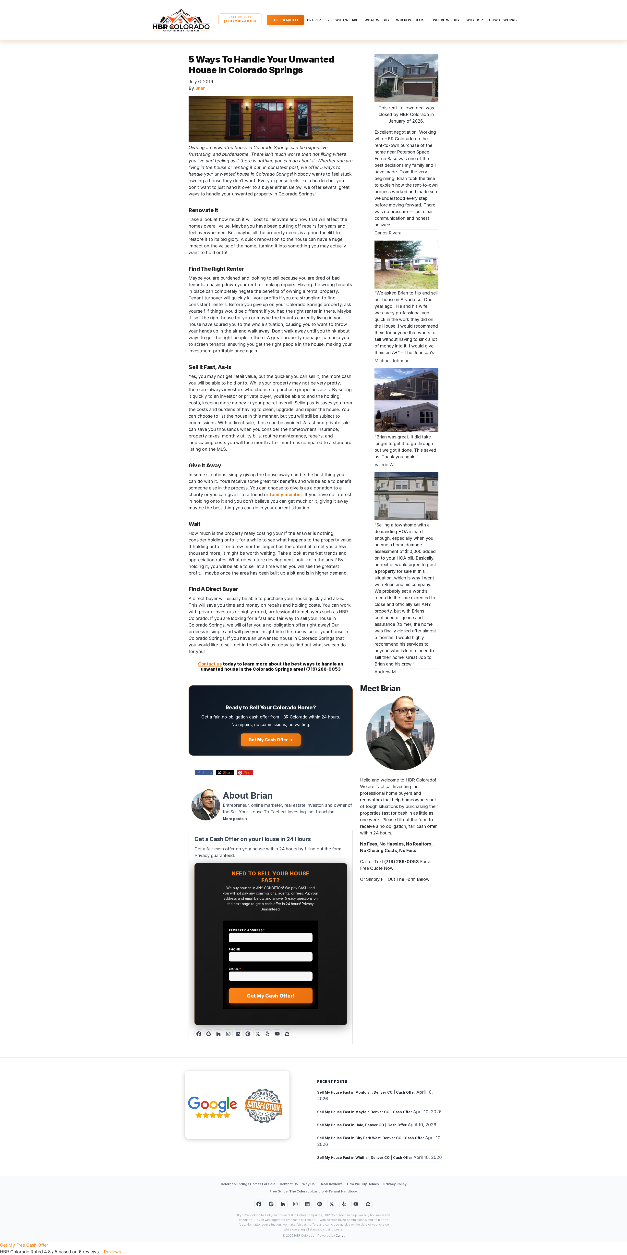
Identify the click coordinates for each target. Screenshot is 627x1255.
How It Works (503, 20)
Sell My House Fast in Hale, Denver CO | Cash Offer (362, 1125)
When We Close (411, 20)
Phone (234, 949)
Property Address (247, 930)
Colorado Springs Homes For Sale (248, 1184)
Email (235, 969)
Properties (318, 20)
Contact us (210, 663)
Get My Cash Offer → (271, 739)
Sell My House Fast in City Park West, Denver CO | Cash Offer (370, 1138)
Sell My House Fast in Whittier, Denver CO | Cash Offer (364, 1157)
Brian (200, 88)
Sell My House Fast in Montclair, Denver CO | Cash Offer (366, 1092)
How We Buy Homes (363, 1184)
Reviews (112, 1251)
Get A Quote (286, 20)
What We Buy (377, 20)
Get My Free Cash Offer (24, 1245)
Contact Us (289, 1184)
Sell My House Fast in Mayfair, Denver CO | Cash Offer (364, 1112)
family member (286, 494)
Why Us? (474, 20)
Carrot (340, 1235)
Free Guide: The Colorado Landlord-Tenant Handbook (313, 1191)
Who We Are (346, 20)
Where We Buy (446, 20)
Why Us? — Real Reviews (322, 1184)
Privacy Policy (395, 1184)
